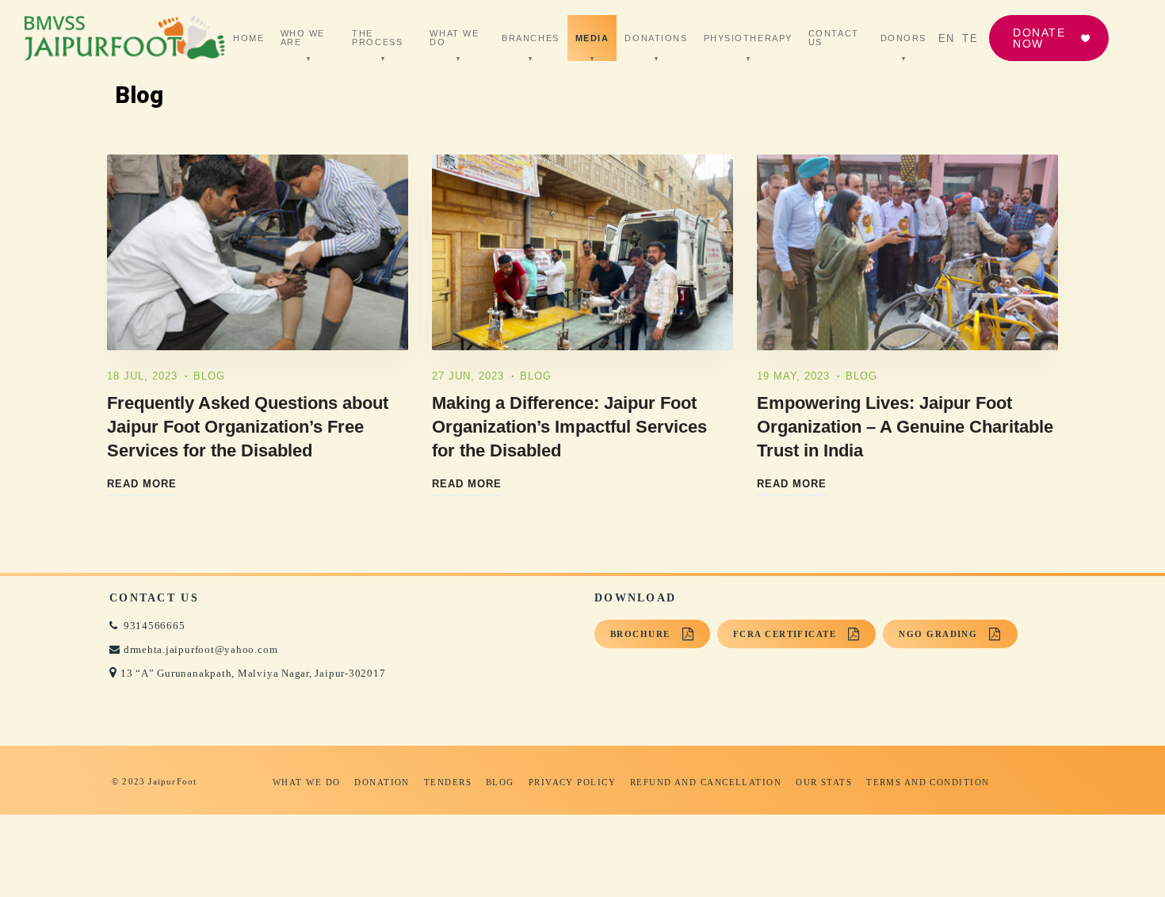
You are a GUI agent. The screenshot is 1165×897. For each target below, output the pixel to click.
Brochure (640, 634)
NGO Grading (938, 634)
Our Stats (824, 782)
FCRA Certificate (784, 634)
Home (248, 38)
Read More (142, 484)
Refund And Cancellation (705, 782)
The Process (377, 38)
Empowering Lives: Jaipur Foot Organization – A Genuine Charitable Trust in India (905, 426)
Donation (382, 782)
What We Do (454, 38)
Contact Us (833, 38)
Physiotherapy (748, 38)
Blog (209, 376)
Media (592, 38)
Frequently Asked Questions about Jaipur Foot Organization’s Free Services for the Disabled (247, 426)
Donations (656, 38)
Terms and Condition (927, 782)
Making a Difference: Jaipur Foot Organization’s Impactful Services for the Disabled (569, 426)
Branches (530, 38)
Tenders (448, 782)
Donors (903, 38)
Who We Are (303, 38)
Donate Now (1039, 38)
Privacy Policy (572, 782)
